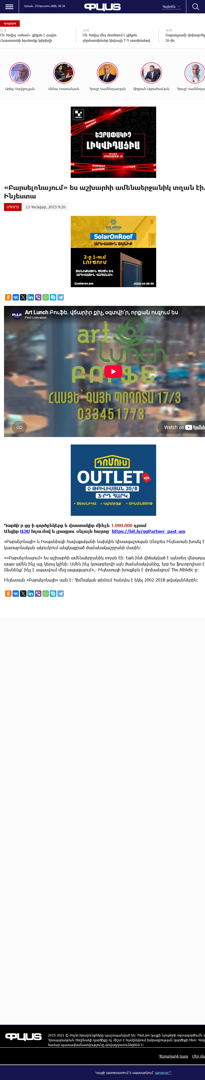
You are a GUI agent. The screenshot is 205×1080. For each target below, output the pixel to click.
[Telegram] (60, 297)
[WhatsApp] (45, 297)
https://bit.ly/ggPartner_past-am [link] (148, 531)
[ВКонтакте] (16, 297)
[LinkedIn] (30, 297)
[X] (23, 297)
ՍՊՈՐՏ (13, 207)
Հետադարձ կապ (173, 1056)
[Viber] (38, 297)
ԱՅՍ (25, 531)
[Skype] (53, 297)
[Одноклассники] (8, 297)
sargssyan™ (163, 1072)
